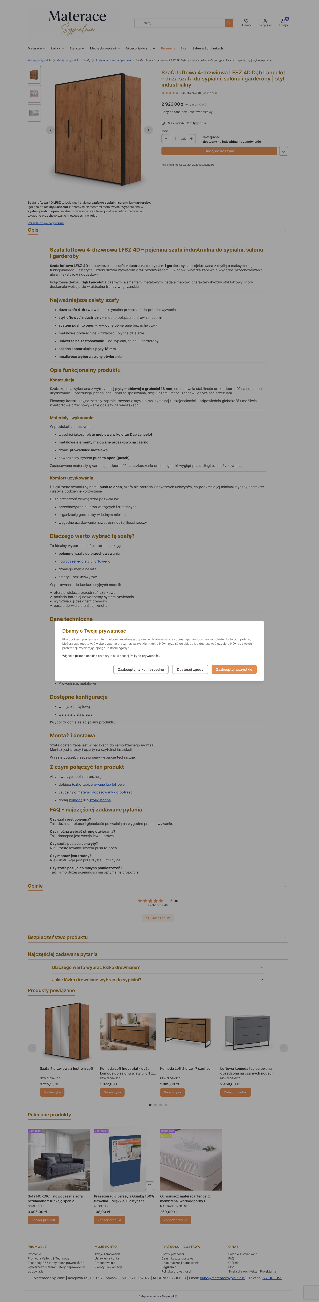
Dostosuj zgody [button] (190, 669)
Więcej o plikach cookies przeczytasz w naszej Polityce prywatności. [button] (111, 656)
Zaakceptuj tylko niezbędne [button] (141, 669)
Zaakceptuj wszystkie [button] (234, 669)
